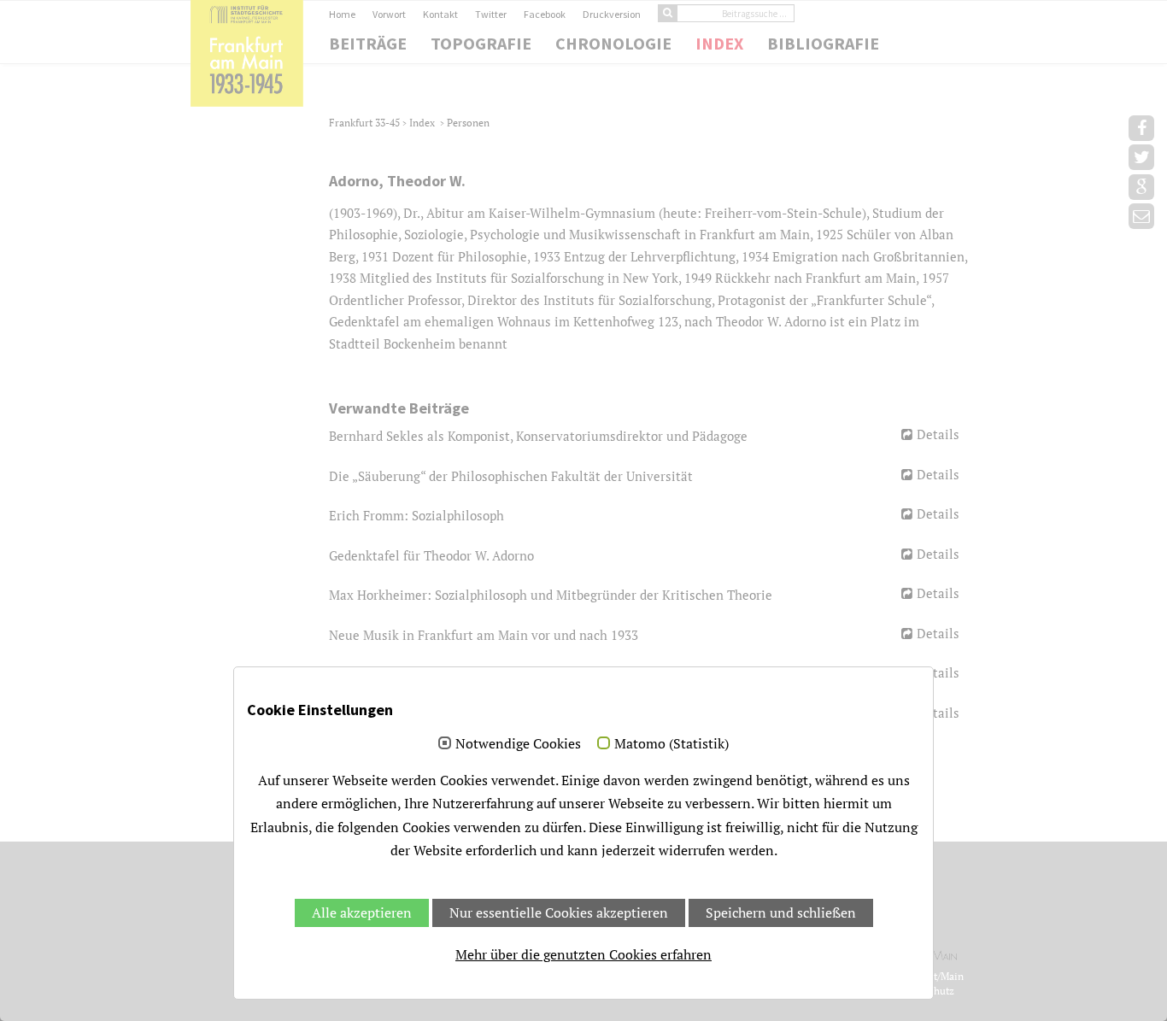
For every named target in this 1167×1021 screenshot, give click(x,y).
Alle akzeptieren (362, 912)
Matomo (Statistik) (671, 744)
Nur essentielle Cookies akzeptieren (558, 912)
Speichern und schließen (781, 912)
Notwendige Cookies (518, 744)
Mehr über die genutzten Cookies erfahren (583, 954)
